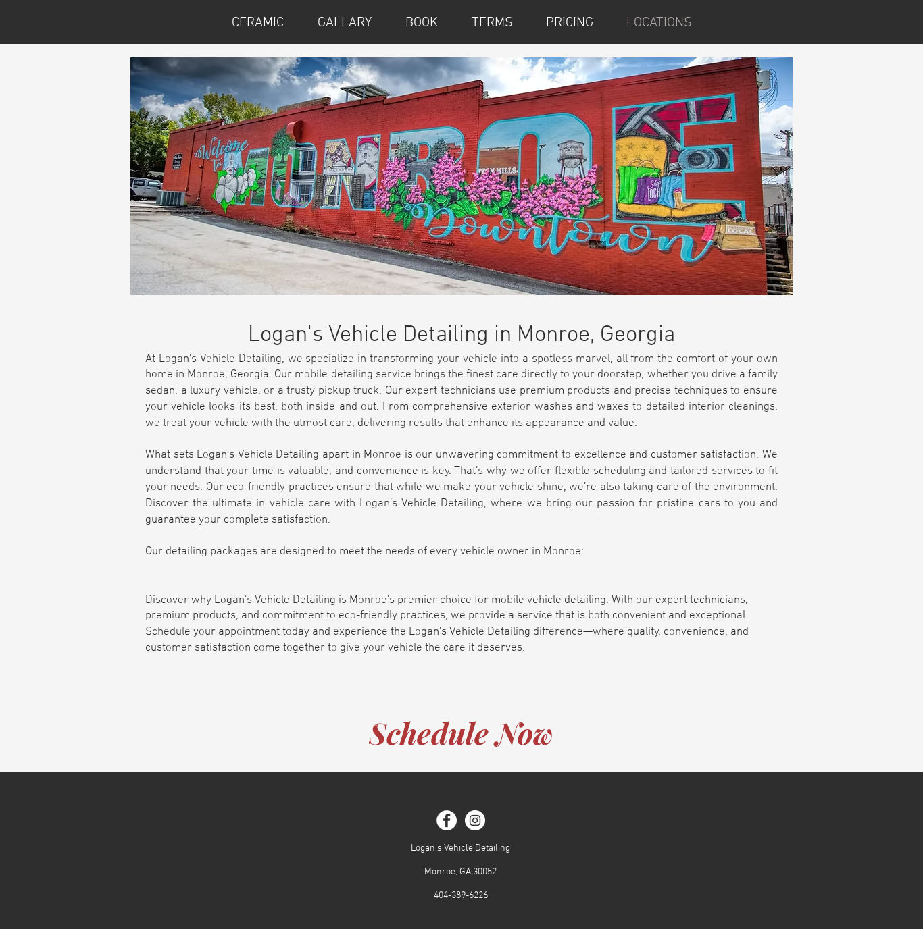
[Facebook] (446, 820)
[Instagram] (475, 820)
